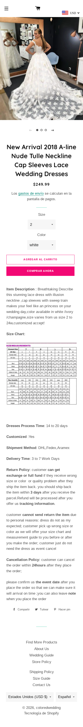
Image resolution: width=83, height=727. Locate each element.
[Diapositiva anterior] (30, 130)
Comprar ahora (40, 270)
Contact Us (41, 685)
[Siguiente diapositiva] (52, 130)
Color (41, 235)
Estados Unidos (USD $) (27, 697)
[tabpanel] (41, 68)
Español (64, 697)
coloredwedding (48, 708)
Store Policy (41, 662)
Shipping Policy (41, 672)
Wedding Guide (41, 655)
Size (41, 215)
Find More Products (41, 642)
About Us (41, 649)
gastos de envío (31, 193)
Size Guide (41, 678)
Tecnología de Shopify (41, 713)
